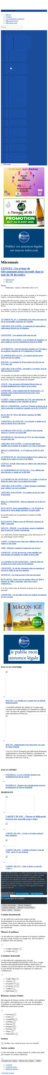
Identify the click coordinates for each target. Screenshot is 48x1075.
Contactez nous (11, 1067)
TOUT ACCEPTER (22, 894)
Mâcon (8, 15)
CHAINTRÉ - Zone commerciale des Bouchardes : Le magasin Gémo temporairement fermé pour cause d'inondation (22, 393)
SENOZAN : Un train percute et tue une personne (21, 575)
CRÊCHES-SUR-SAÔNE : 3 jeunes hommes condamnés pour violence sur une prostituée (23, 487)
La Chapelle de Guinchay (15, 19)
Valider (38, 1061)
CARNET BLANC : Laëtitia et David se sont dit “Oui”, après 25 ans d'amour (25, 851)
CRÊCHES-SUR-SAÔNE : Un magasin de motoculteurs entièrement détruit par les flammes (23, 327)
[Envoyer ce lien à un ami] (9, 282)
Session (17, 910)
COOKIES (5, 896)
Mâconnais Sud (11, 23)
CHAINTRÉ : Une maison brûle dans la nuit (18, 335)
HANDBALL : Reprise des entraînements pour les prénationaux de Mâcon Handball (25, 786)
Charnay (9, 17)
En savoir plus (20, 887)
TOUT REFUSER (37, 894)
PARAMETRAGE (8, 894)
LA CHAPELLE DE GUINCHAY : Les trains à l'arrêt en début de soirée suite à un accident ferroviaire (24, 480)
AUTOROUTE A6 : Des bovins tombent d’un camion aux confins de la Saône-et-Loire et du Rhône (24, 458)
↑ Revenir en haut (7, 1073)
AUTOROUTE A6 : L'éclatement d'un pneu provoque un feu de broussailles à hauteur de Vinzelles (24, 321)
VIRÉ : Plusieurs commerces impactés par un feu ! (21, 548)
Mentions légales (12, 1069)
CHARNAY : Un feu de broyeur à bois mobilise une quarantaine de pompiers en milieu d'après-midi (21, 554)
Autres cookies (7, 910)
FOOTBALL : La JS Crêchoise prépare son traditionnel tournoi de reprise (23, 776)
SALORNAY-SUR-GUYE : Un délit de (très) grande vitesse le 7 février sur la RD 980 (22, 431)
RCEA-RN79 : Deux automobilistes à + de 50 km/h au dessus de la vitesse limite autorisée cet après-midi (22, 509)
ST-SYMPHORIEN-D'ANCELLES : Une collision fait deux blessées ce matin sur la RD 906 (22, 471)
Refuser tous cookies (26, 1061)
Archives (9, 1065)
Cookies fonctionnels (9, 905)
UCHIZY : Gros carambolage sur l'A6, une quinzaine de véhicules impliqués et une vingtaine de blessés (23, 400)
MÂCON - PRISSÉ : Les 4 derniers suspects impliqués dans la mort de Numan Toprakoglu (22, 529)
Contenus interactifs (8, 908)
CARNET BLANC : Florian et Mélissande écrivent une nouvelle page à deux (26, 817)
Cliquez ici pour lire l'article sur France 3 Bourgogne (27, 311)
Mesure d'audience (24, 905)
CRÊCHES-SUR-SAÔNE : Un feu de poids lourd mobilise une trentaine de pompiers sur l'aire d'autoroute (23, 445)
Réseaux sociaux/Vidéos (26, 908)
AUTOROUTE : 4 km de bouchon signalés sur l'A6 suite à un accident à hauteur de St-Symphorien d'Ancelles (24, 350)
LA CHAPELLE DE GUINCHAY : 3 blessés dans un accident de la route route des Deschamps (22, 563)
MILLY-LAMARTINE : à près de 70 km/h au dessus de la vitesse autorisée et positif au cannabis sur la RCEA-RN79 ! (24, 408)
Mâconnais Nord (12, 21)
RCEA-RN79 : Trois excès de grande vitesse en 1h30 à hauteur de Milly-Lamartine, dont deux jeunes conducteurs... (22, 581)
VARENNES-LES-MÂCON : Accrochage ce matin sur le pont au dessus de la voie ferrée (23, 422)
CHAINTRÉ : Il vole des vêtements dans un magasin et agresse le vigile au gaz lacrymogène (22, 569)
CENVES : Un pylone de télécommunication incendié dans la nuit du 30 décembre (22, 271)
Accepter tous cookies (9, 1061)
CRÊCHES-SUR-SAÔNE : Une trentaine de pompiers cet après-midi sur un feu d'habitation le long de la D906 (24, 341)
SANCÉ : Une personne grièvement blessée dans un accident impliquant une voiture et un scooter (21, 385)
